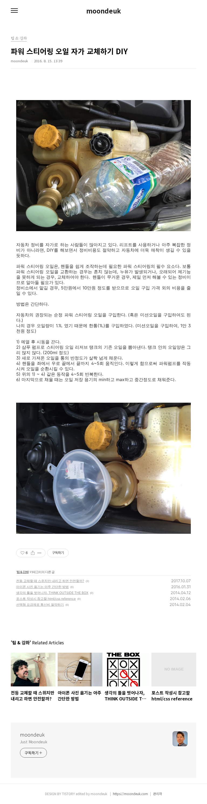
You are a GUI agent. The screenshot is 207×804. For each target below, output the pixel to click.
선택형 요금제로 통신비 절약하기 (40, 605)
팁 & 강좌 (23, 572)
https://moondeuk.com (130, 793)
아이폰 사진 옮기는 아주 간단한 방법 (42, 587)
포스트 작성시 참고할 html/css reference (46, 599)
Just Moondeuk (33, 741)
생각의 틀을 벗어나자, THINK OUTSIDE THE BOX (52, 593)
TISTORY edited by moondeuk (85, 793)
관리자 (157, 793)
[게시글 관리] (39, 553)
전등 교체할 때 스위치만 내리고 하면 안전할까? (50, 581)
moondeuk (103, 11)
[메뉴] (14, 10)
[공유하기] (32, 553)
